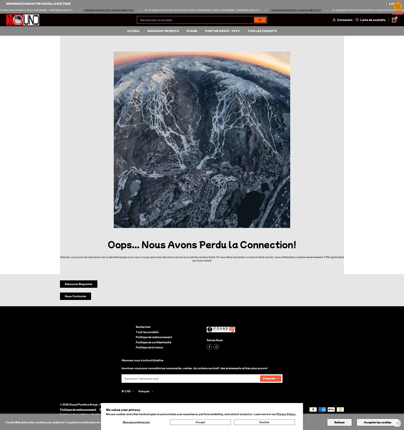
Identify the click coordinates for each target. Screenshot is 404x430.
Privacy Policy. (286, 414)
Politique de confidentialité (153, 342)
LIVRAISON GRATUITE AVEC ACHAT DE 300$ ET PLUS (306, 10)
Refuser (339, 422)
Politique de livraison (149, 347)
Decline (264, 422)
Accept (200, 422)
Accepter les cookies (377, 422)
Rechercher (143, 326)
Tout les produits (147, 332)
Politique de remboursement (154, 337)
